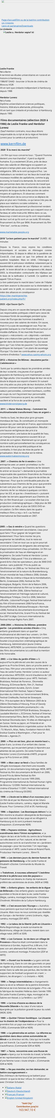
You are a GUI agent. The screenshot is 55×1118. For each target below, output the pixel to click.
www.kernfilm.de (13, 143)
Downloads (27, 25)
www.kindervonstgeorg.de (13, 403)
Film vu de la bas (24, 19)
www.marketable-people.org (14, 232)
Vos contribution (40, 19)
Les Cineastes (8, 23)
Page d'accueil (9, 19)
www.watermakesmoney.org (14, 456)
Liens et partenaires (12, 25)
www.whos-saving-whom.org (36, 354)
